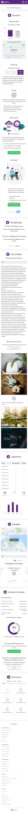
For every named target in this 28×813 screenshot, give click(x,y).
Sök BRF (14, 724)
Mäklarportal (4, 785)
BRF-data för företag (6, 780)
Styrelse (19, 681)
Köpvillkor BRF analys (6, 804)
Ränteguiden (4, 764)
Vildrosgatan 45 (5, 478)
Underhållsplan (5, 736)
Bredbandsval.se (12, 188)
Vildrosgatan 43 (5, 475)
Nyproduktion (4, 768)
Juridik (3, 739)
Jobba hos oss (5, 795)
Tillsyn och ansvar (5, 751)
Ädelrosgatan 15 (5, 482)
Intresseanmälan (5, 770)
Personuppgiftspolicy (6, 799)
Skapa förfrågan (5, 755)
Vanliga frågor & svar (6, 783)
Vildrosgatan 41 (5, 472)
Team (3, 793)
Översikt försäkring (6, 747)
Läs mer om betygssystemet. (10, 111)
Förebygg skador (5, 753)
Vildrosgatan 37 (5, 466)
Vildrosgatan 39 (5, 469)
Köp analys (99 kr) (14, 152)
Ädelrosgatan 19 (5, 488)
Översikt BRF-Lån (5, 761)
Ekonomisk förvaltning (6, 730)
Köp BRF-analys (5, 776)
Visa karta (14, 540)
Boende (14, 681)
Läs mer (14, 667)
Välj (2, 262)
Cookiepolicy (4, 802)
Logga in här (14, 348)
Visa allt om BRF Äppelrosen (14, 7)
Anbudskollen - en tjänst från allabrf (9, 778)
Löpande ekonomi (5, 732)
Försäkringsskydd (5, 749)
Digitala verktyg (5, 734)
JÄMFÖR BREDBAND (14, 204)
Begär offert (4, 741)
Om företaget (5, 791)
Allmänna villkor (5, 797)
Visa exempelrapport (15, 133)
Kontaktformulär (14, 651)
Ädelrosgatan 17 (5, 485)
